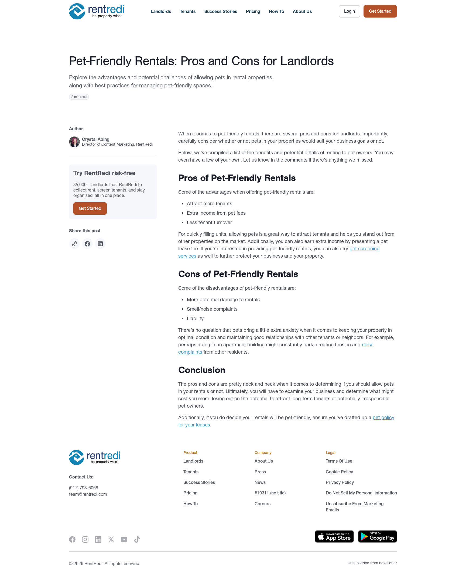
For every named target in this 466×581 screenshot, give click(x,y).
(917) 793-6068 (83, 487)
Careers (262, 503)
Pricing (253, 11)
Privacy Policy (340, 482)
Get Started (380, 11)
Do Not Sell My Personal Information (361, 492)
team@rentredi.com (88, 494)
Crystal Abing (95, 139)
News (260, 482)
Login (349, 11)
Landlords (161, 11)
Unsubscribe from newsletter (372, 563)
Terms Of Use (339, 461)
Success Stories (220, 11)
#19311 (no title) (270, 492)
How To (276, 11)
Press (260, 471)
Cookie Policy (339, 471)
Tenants (188, 11)
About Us (302, 11)
